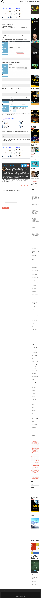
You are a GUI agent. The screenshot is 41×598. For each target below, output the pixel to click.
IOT (32, 337)
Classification (33, 291)
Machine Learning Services (17, 180)
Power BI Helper (34, 370)
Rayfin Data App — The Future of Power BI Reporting (35, 201)
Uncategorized (34, 433)
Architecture (33, 255)
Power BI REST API (34, 373)
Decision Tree (12, 180)
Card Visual (33, 285)
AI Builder (33, 246)
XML (32, 436)
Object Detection (34, 355)
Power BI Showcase (34, 376)
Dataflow (35, 448)
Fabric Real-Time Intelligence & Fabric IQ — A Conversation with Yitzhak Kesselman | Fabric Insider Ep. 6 (35, 229)
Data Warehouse (34, 304)
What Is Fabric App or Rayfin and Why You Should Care (35, 216)
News (32, 353)
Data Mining (33, 299)
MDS (32, 344)
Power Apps (33, 460)
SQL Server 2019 (34, 410)
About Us (33, 574)
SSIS (32, 415)
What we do (26, 1)
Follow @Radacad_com (35, 181)
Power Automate (34, 364)
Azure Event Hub (34, 268)
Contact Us (33, 587)
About (35, 1)
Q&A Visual (33, 387)
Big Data (33, 280)
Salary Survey (33, 399)
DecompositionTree (34, 317)
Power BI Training (34, 575)
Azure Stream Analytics (35, 277)
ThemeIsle (23, 596)
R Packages (23, 180)
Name (3, 201)
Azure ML (20, 179)
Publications (33, 382)
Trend (32, 432)
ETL (32, 323)
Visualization (33, 435)
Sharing (33, 402)
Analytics (9, 179)
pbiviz (32, 358)
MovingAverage (34, 352)
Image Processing (34, 335)
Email (2, 203)
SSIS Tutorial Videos (34, 418)
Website (3, 205)
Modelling (33, 350)
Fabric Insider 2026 (34, 329)
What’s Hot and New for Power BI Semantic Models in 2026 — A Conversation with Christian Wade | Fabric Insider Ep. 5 (35, 239)
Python (33, 384)
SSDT (32, 413)
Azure (12, 179)
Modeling (37, 459)
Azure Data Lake (34, 267)
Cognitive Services (34, 294)
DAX (32, 312)
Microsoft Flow (34, 347)
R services (33, 393)
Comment (3, 191)
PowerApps (33, 379)
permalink (10, 181)
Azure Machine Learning (16, 179)
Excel (32, 326)
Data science (37, 449)
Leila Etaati (8, 165)
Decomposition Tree (34, 315)
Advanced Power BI (34, 442)
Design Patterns (34, 320)
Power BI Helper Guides (35, 371)
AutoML (33, 259)
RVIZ (4, 181)
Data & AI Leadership (34, 297)
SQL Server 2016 (34, 407)
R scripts (26, 180)
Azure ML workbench (25, 179)
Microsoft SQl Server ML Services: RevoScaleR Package (9, 184)
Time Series (33, 427)
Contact (39, 1)
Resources (31, 1)
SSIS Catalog (33, 416)
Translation (33, 430)
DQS (32, 321)
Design (32, 318)
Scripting (33, 401)
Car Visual (33, 283)
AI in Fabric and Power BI (35, 248)
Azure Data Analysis (34, 264)
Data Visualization (34, 450)
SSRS (32, 419)
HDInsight (33, 334)
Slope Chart (33, 404)
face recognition (34, 331)
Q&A (32, 385)
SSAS (34, 476)
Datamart (33, 309)
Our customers (34, 572)
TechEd (36, 477)
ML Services (33, 349)
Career (32, 286)
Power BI (33, 366)
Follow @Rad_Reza (35, 186)
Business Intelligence (34, 282)
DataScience (8, 180)
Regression (33, 396)
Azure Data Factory (34, 265)
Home (22, 1)
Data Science (5, 180)
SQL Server (33, 405)
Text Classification (34, 424)
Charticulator (33, 288)
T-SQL (32, 421)
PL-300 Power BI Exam (35, 361)
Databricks (33, 306)
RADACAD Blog (34, 584)
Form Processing (34, 332)
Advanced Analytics (35, 441)
